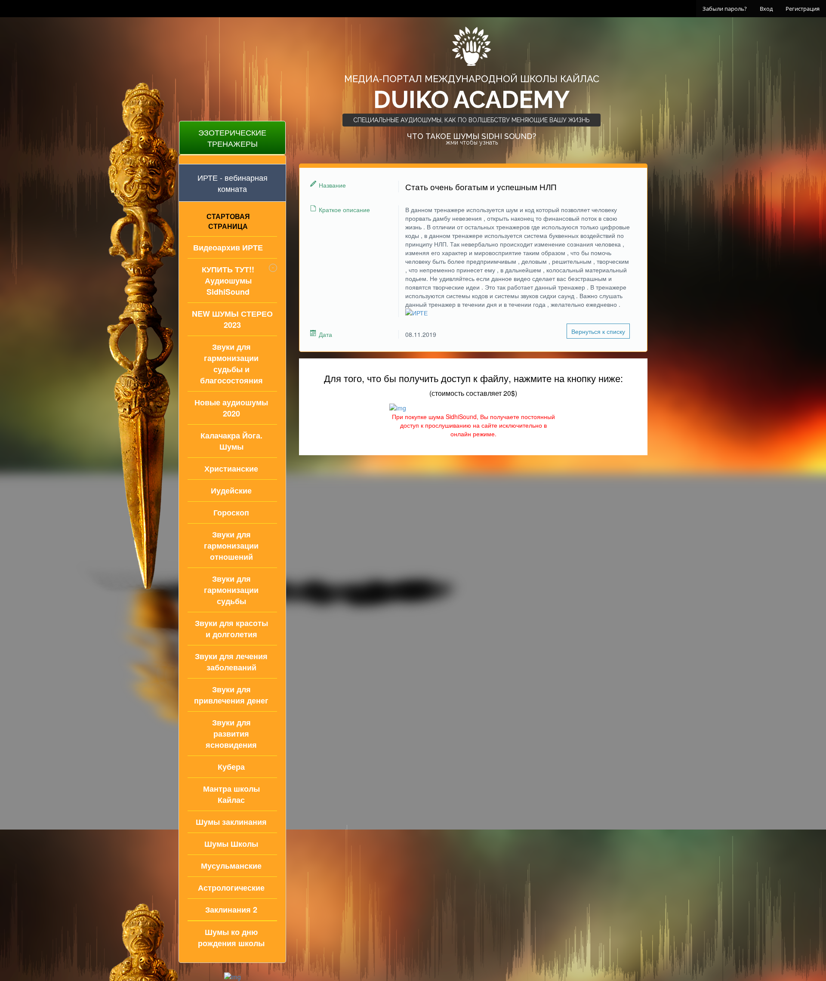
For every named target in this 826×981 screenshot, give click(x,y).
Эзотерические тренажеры (232, 137)
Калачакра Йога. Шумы (231, 441)
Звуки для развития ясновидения (231, 733)
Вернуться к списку (598, 331)
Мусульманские (231, 865)
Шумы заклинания (231, 821)
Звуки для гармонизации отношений (231, 545)
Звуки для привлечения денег (231, 695)
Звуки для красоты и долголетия (231, 628)
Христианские (231, 468)
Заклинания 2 (231, 909)
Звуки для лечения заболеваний (231, 662)
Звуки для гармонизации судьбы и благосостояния (231, 363)
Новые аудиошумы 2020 (231, 408)
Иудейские (231, 490)
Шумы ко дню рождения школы (231, 937)
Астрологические (231, 887)
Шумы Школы (231, 843)
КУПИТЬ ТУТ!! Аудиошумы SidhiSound (228, 280)
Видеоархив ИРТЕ (228, 247)
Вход (766, 8)
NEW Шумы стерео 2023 (232, 319)
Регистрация (803, 8)
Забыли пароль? (725, 8)
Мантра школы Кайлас (231, 794)
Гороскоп (231, 512)
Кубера (231, 766)
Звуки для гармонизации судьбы (231, 590)
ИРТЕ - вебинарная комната (232, 183)
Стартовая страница (228, 221)
